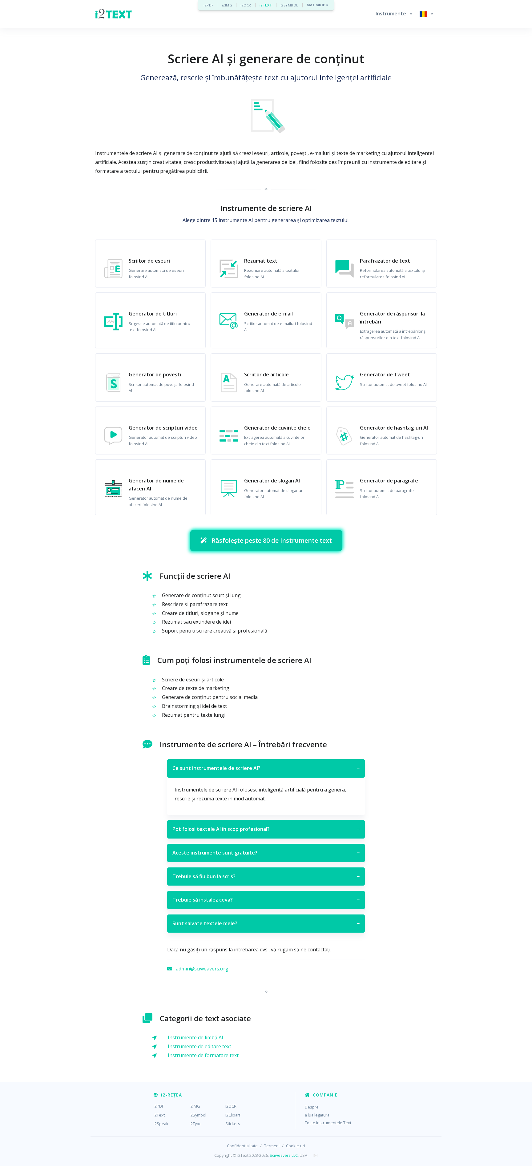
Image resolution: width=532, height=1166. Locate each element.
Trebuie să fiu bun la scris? (266, 876)
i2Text (159, 1115)
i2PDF (209, 5)
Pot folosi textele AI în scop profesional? (266, 829)
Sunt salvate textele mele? (266, 923)
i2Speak (161, 1123)
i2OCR (245, 5)
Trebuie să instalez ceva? (266, 899)
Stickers (232, 1123)
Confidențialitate (242, 1145)
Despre (312, 1107)
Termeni (272, 1145)
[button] (394, 13)
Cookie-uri (295, 1145)
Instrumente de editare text (199, 1046)
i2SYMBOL (289, 5)
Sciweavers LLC (284, 1155)
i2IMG (227, 5)
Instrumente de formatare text (203, 1055)
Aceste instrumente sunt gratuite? (266, 852)
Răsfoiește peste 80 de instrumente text (272, 540)
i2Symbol (198, 1115)
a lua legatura (317, 1115)
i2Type (196, 1123)
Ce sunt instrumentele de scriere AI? (266, 768)
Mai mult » (317, 5)
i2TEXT (266, 5)
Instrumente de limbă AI (195, 1037)
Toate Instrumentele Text (328, 1122)
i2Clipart (232, 1115)
